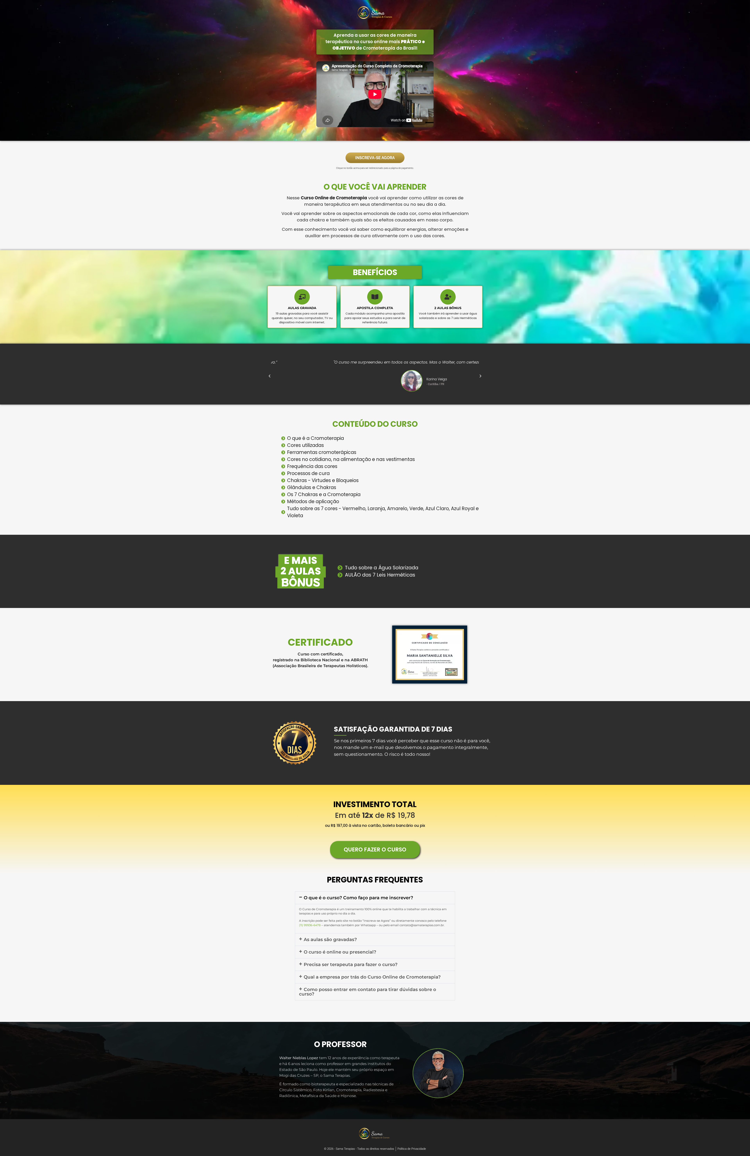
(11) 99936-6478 (310, 925)
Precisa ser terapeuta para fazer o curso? (350, 964)
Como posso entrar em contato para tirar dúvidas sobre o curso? (367, 992)
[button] (269, 376)
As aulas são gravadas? (330, 939)
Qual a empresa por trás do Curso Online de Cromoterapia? (372, 977)
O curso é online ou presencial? (340, 952)
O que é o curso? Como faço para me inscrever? (358, 897)
